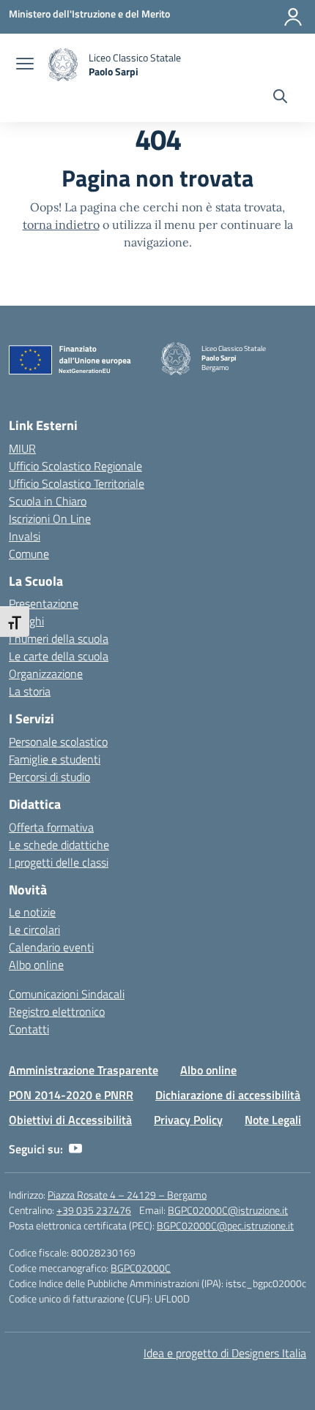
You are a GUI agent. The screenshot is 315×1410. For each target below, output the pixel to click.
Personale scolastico (58, 741)
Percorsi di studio (49, 776)
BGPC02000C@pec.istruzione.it (225, 1225)
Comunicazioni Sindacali (67, 994)
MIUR (22, 448)
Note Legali (273, 1119)
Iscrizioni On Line (50, 518)
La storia (30, 691)
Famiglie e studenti (54, 759)
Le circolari (34, 929)
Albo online (36, 964)
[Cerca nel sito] (280, 98)
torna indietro (61, 224)
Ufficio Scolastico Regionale (75, 466)
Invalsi (24, 536)
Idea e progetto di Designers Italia (225, 1353)
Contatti (29, 1029)
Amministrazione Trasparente (83, 1070)
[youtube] (75, 1148)
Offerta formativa (51, 827)
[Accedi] (293, 16)
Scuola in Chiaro (47, 501)
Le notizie (32, 912)
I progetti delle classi (58, 862)
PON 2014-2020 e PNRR (71, 1095)
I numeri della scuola (58, 638)
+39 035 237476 (93, 1210)
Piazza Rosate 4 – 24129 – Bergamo (127, 1194)
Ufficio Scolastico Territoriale (76, 483)
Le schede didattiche (59, 844)
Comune (29, 553)
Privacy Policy (188, 1119)
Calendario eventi (51, 947)
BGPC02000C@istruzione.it (228, 1210)
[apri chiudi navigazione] (25, 65)
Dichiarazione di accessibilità (227, 1095)
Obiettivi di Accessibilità (70, 1119)
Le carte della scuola (58, 656)
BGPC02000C (141, 1267)
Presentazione (43, 603)
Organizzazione (46, 673)
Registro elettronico (57, 1011)
